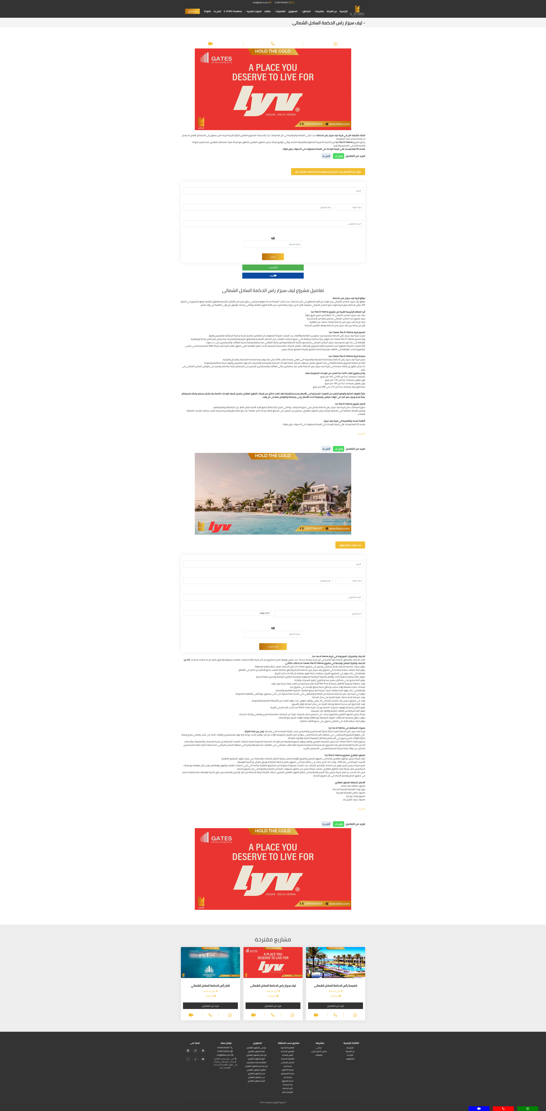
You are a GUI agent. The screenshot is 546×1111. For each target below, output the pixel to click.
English (207, 11)
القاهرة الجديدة (287, 1059)
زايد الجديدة (287, 1084)
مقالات (267, 11)
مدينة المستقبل (287, 1073)
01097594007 (282, 2)
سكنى (319, 1047)
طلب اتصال (192, 11)
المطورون (292, 11)
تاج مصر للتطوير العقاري (256, 1055)
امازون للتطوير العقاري (256, 1070)
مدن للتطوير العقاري (256, 1073)
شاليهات (318, 1055)
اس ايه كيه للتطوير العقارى (256, 1066)
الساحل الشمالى (287, 1062)
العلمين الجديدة (287, 1051)
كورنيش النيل (287, 1092)
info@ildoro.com (260, 2)
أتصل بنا (326, 156)
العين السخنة (287, 1055)
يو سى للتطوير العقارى (256, 1047)
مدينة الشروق (287, 1081)
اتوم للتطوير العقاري (256, 1059)
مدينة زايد (287, 1066)
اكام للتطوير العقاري (256, 1051)
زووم (272, 275)
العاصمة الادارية (287, 1047)
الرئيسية (344, 11)
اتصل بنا (217, 11)
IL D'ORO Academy (233, 11)
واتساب (272, 267)
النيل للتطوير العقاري (256, 1081)
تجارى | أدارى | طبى (319, 1051)
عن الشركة (332, 11)
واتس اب (338, 156)
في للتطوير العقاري (256, 1077)
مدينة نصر (287, 1077)
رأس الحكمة (288, 1088)
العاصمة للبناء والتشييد (256, 1062)
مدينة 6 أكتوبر (288, 1070)
